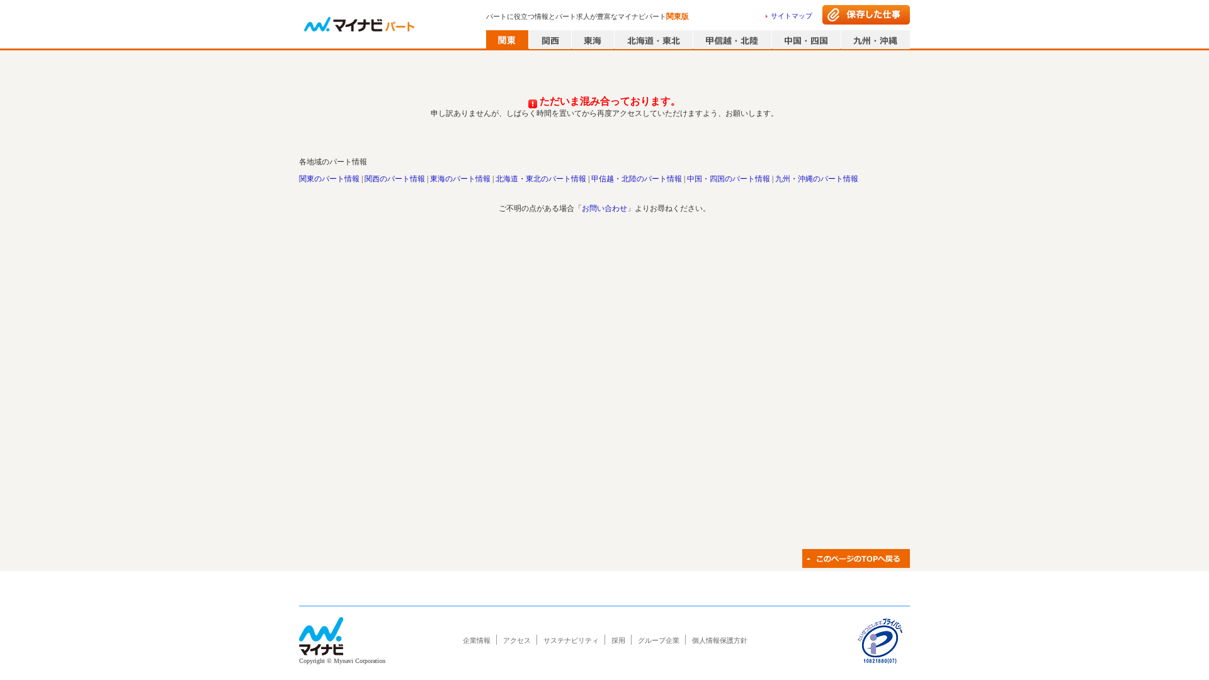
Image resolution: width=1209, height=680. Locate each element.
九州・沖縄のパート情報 (816, 178)
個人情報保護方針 (719, 640)
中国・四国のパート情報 (728, 178)
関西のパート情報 (395, 178)
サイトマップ (791, 16)
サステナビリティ (571, 640)
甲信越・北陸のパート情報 (636, 178)
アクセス (517, 640)
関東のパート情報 (329, 178)
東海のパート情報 (460, 178)
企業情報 (477, 640)
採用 (618, 640)
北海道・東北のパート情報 (541, 178)
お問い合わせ (604, 208)
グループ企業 (658, 640)
